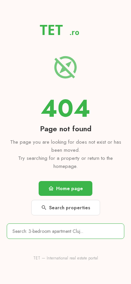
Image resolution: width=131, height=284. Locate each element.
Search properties (65, 207)
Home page (65, 188)
